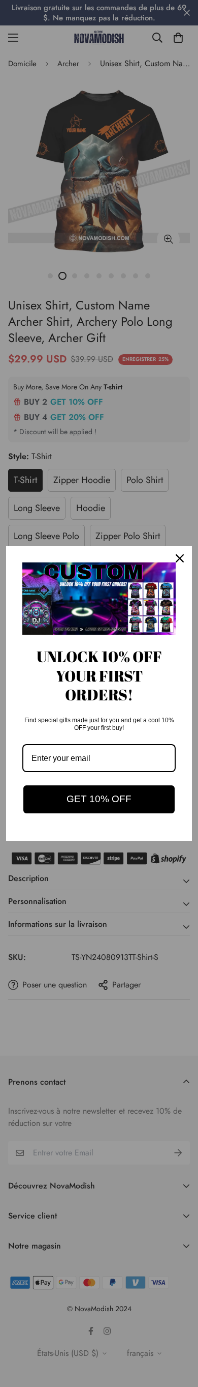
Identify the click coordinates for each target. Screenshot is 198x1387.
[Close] (180, 558)
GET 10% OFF (99, 799)
